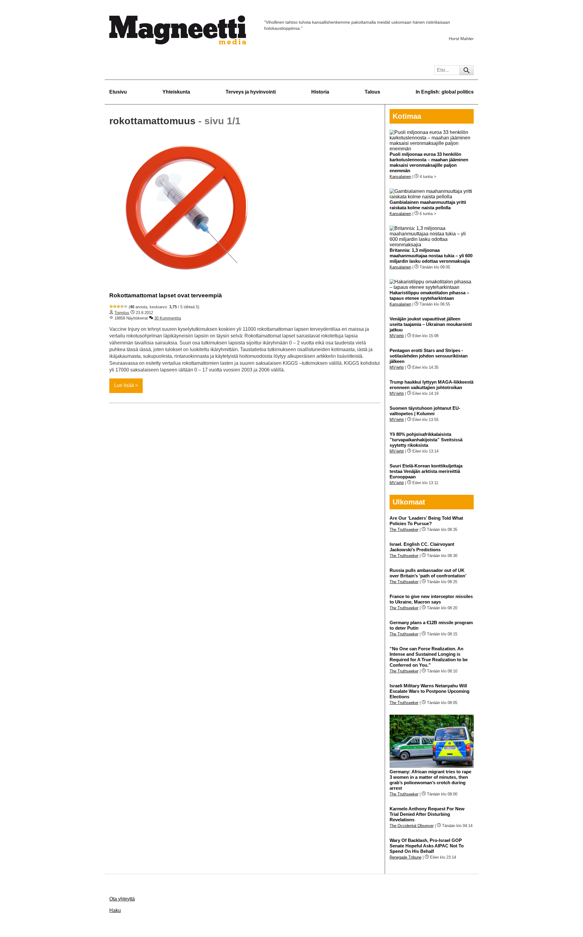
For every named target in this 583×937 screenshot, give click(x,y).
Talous (372, 91)
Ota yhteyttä (122, 898)
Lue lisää (124, 385)
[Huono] (111, 306)
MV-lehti (397, 335)
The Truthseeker (404, 529)
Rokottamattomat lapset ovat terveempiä (165, 295)
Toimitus (121, 312)
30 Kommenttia (167, 318)
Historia (320, 91)
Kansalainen (400, 176)
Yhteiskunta (176, 91)
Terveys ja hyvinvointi (251, 91)
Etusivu (118, 91)
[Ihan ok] (118, 306)
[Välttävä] (115, 306)
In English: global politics (445, 91)
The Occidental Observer (412, 825)
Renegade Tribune (405, 857)
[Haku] (466, 70)
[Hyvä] (122, 306)
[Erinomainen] (126, 306)
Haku (115, 910)
